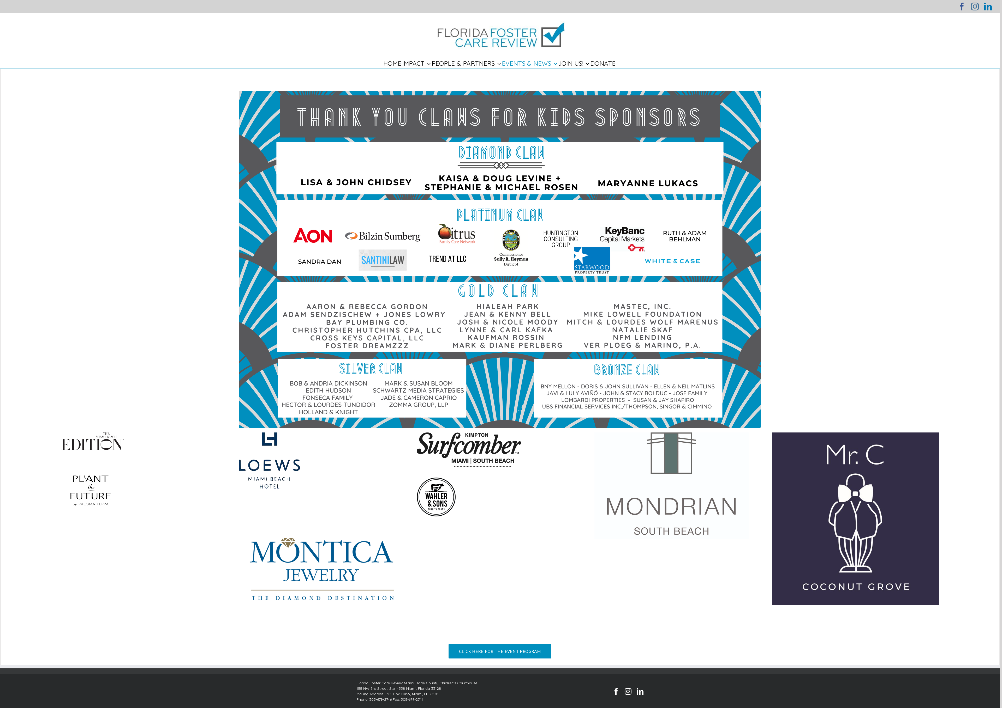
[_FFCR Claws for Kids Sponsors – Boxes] (500, 94)
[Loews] (269, 436)
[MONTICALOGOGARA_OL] (322, 503)
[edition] (92, 436)
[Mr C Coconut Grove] (855, 436)
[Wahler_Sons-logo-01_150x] (436, 481)
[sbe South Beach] (671, 436)
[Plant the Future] (90, 464)
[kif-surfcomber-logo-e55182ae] (469, 436)
